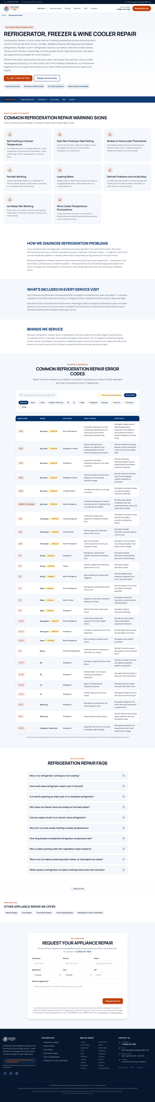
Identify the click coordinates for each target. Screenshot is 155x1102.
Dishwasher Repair (44, 912)
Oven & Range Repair (64, 912)
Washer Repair (11, 912)
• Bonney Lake (102, 1042)
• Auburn (83, 1042)
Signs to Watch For (27, 99)
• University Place (103, 1068)
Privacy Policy (103, 1013)
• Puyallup (100, 1057)
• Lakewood (101, 1054)
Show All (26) (130, 395)
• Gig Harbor (101, 1051)
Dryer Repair (27, 912)
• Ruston (100, 1060)
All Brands (23, 403)
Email (97, 958)
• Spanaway (84, 1065)
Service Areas (55, 8)
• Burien (100, 1045)
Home (4, 15)
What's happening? (40, 981)
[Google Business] (5, 1073)
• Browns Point (85, 1045)
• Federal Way (102, 1048)
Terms (132, 1067)
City (65, 970)
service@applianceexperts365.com (135, 1050)
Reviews (77, 8)
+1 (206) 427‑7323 (82, 951)
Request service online (47, 78)
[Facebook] (11, 1073)
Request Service (142, 8)
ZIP (95, 970)
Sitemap (140, 1067)
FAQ (85, 8)
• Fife (82, 1051)
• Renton (83, 1060)
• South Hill (101, 1062)
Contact (94, 8)
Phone (66, 958)
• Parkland (83, 1057)
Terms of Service (116, 1013)
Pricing (67, 8)
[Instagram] (17, 1073)
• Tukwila (83, 1068)
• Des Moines (84, 1048)
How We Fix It (42, 99)
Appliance (37, 970)
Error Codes (54, 99)
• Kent (82, 1054)
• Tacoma (100, 1065)
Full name (36, 958)
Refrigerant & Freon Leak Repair (90, 912)
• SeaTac (83, 1062)
